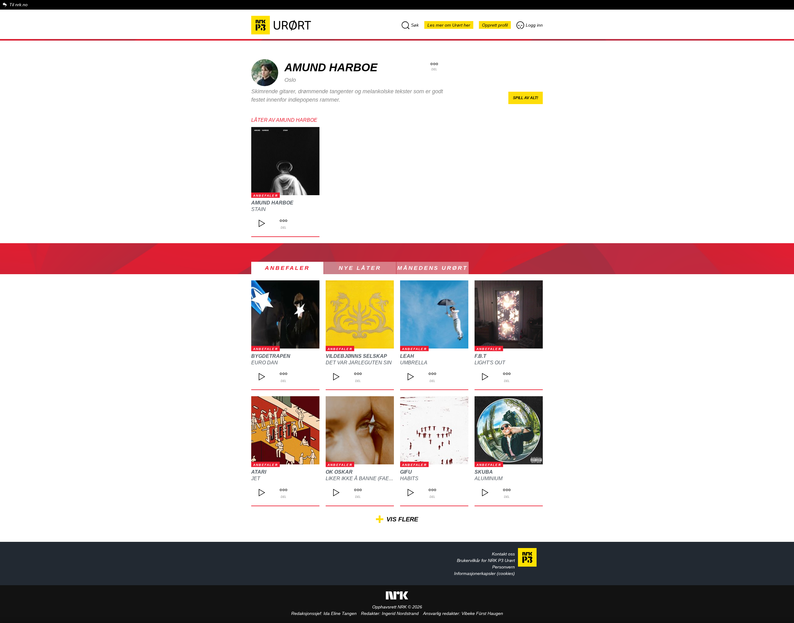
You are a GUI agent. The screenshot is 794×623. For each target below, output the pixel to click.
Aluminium (488, 478)
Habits (409, 478)
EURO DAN (264, 362)
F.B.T (480, 356)
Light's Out (490, 362)
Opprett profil (495, 25)
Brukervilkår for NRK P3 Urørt (486, 560)
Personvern (503, 566)
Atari (258, 472)
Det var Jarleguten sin (359, 362)
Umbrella (413, 362)
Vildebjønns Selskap (356, 356)
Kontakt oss (503, 553)
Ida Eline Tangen (340, 613)
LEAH (407, 356)
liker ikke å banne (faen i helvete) (373, 478)
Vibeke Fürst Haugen (482, 613)
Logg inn (534, 25)
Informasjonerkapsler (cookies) (484, 573)
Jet (255, 478)
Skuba (484, 472)
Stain (258, 209)
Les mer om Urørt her (448, 25)
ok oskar (339, 472)
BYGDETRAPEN (270, 356)
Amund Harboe (272, 202)
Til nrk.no (18, 4)
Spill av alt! (525, 98)
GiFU (406, 472)
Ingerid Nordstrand (400, 613)
